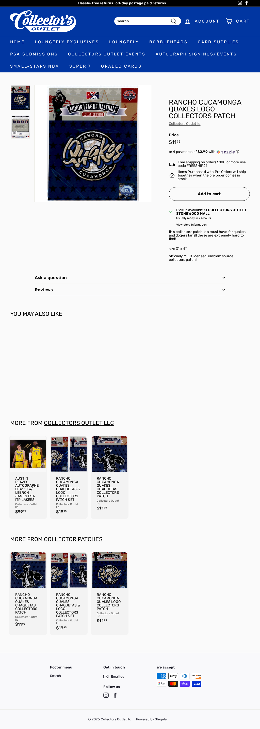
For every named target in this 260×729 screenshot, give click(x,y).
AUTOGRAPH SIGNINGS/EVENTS (196, 54)
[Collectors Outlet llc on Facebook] (115, 695)
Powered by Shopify (151, 719)
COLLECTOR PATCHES (73, 539)
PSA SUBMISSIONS (34, 54)
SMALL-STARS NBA (34, 66)
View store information (191, 224)
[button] (209, 152)
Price (174, 135)
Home (17, 42)
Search (55, 676)
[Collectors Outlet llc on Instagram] (106, 695)
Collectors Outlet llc (185, 124)
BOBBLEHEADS (168, 42)
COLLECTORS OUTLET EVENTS (106, 54)
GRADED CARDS (121, 66)
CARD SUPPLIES (218, 42)
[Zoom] (93, 143)
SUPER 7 (80, 66)
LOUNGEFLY (124, 42)
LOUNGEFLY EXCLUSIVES (67, 42)
